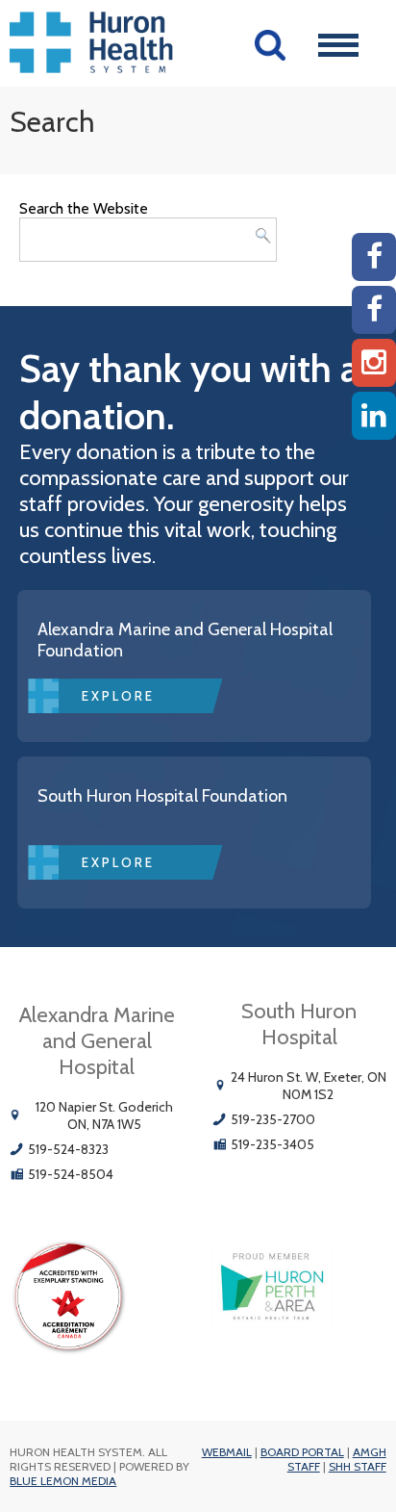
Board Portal (302, 1452)
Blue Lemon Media (63, 1481)
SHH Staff (357, 1466)
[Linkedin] (374, 416)
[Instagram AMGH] (374, 363)
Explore (118, 696)
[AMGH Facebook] (374, 257)
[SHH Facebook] (374, 310)
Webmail (227, 1452)
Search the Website (83, 208)
